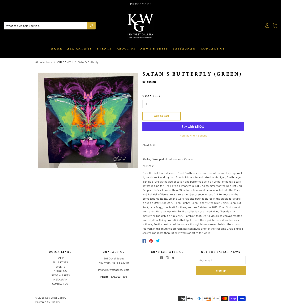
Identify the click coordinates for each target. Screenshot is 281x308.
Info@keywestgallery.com (113, 269)
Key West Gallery (55, 297)
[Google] (165, 241)
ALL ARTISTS (79, 49)
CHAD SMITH (64, 62)
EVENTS (104, 49)
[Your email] (221, 260)
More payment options (193, 135)
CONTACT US (213, 49)
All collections (43, 62)
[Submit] (91, 25)
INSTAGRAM (184, 49)
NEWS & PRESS (154, 49)
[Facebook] (144, 241)
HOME (56, 49)
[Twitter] (157, 241)
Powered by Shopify (47, 301)
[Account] (267, 25)
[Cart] (275, 25)
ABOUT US (126, 49)
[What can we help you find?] (46, 25)
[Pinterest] (151, 241)
